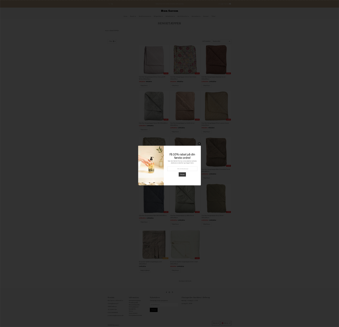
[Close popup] (199, 143)
